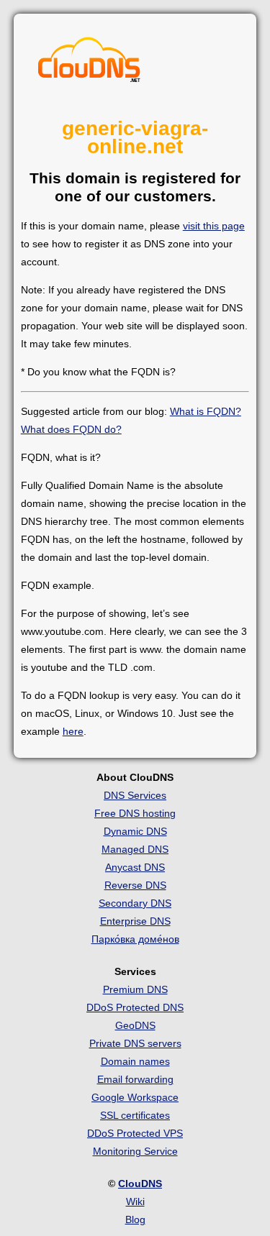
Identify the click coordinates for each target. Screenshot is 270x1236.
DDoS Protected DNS (135, 1007)
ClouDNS (140, 1183)
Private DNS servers (135, 1043)
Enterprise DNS (135, 921)
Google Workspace (135, 1097)
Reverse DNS (135, 885)
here (73, 731)
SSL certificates (135, 1115)
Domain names (135, 1061)
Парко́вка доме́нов (135, 939)
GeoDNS (135, 1025)
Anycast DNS (135, 867)
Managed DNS (135, 849)
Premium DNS (135, 989)
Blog (135, 1219)
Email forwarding (135, 1079)
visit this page (214, 226)
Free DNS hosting (135, 813)
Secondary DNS (135, 903)
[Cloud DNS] (89, 63)
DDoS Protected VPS (135, 1133)
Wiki (135, 1201)
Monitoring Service (135, 1151)
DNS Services (135, 795)
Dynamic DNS (135, 831)
